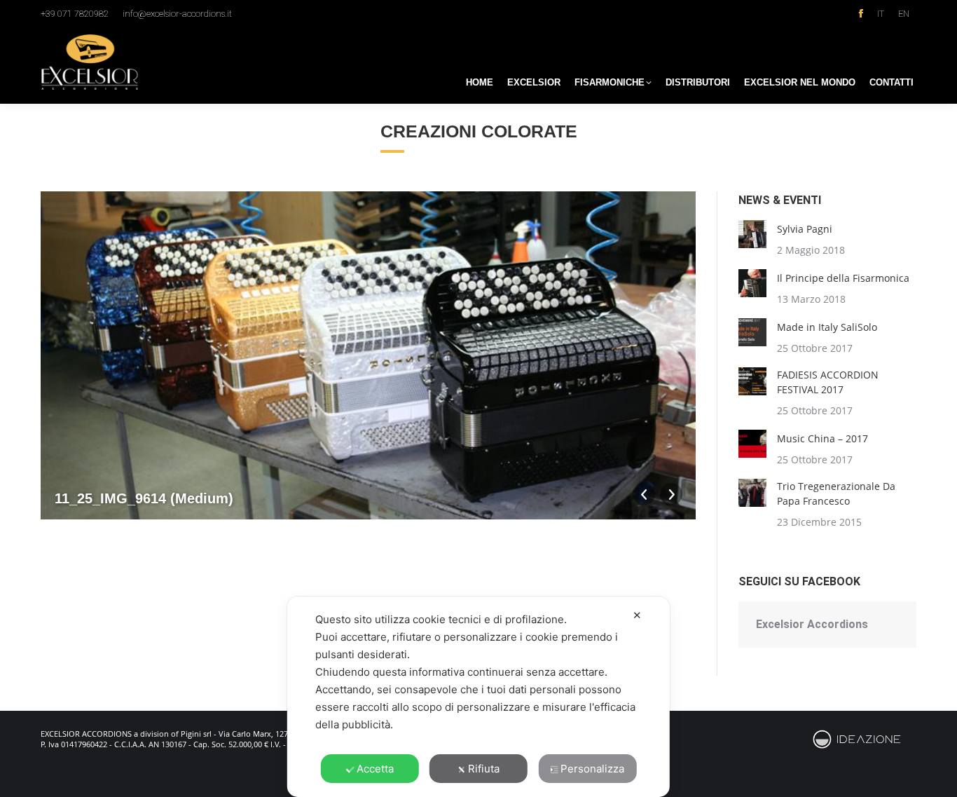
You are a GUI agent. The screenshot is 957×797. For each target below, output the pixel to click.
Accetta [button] (375, 768)
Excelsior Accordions (812, 624)
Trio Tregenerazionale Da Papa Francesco (836, 493)
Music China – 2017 (822, 438)
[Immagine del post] (752, 234)
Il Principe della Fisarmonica (843, 278)
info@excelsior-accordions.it (177, 13)
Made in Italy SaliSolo (827, 327)
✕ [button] (637, 615)
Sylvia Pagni (804, 229)
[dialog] (478, 697)
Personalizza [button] (592, 768)
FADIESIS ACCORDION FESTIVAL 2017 (828, 382)
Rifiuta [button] (484, 768)
